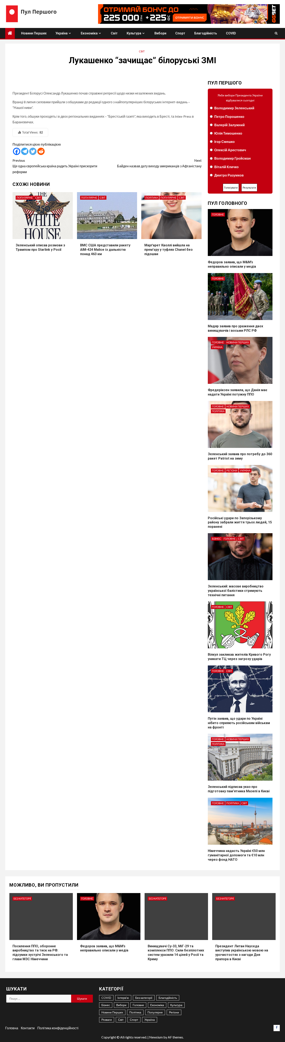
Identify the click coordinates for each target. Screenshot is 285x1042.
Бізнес (216, 538)
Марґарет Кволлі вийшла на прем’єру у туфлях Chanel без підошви (168, 249)
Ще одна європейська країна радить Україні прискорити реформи (55, 166)
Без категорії (22, 898)
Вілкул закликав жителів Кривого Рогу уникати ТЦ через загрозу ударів (239, 657)
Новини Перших (34, 33)
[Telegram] (24, 151)
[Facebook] (16, 151)
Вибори (160, 33)
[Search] (276, 33)
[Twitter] (33, 151)
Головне (218, 214)
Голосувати (231, 187)
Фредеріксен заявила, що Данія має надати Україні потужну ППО (237, 392)
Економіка (89, 33)
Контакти (28, 1028)
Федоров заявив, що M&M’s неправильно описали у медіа (232, 264)
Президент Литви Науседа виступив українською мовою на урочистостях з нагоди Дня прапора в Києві (241, 952)
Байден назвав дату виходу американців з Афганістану (159, 163)
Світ (114, 33)
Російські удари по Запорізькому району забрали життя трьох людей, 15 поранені (240, 522)
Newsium (156, 1037)
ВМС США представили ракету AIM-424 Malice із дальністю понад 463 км (105, 249)
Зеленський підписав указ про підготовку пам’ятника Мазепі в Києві (239, 789)
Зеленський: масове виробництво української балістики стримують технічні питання (236, 590)
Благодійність (205, 33)
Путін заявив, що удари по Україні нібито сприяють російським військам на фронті (239, 723)
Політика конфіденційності (57, 1028)
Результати (249, 187)
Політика (151, 197)
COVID (231, 33)
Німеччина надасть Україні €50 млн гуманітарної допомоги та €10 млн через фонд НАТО (236, 855)
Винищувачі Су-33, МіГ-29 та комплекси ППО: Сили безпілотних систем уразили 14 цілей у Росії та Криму (176, 952)
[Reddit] (41, 151)
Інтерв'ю (123, 997)
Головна (11, 1028)
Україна (61, 33)
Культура (134, 33)
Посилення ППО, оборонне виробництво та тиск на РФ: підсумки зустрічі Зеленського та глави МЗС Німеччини (40, 952)
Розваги (106, 1019)
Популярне (25, 197)
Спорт (180, 33)
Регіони (231, 470)
